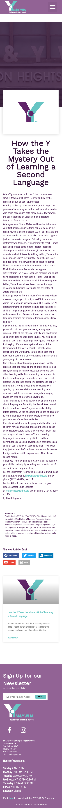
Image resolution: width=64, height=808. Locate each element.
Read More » (13, 638)
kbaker (28, 475)
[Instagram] (23, 730)
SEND (40, 697)
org (45, 475)
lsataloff (10, 490)
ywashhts (38, 475)
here (11, 798)
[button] (52, 7)
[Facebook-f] (9, 730)
